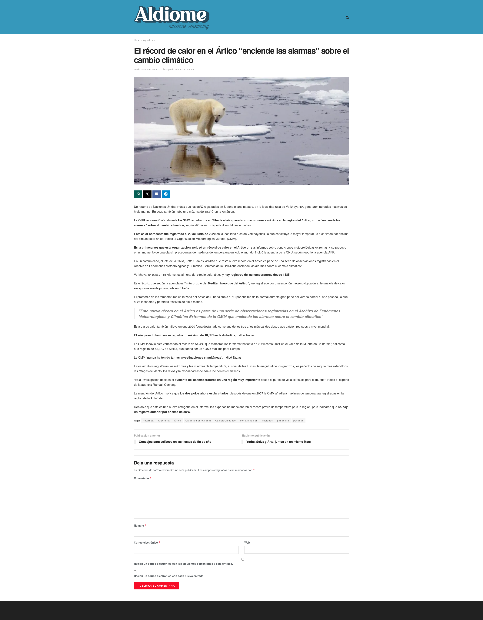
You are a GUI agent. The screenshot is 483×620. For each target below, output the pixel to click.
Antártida (148, 420)
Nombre (140, 525)
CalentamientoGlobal (198, 420)
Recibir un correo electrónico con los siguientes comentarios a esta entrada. (183, 563)
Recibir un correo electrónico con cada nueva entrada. (169, 576)
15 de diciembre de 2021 (147, 69)
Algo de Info (149, 40)
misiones (267, 420)
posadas (298, 420)
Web (247, 542)
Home (137, 40)
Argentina (164, 420)
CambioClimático (225, 420)
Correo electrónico (147, 542)
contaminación (249, 420)
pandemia (283, 420)
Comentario (143, 478)
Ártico (177, 420)
